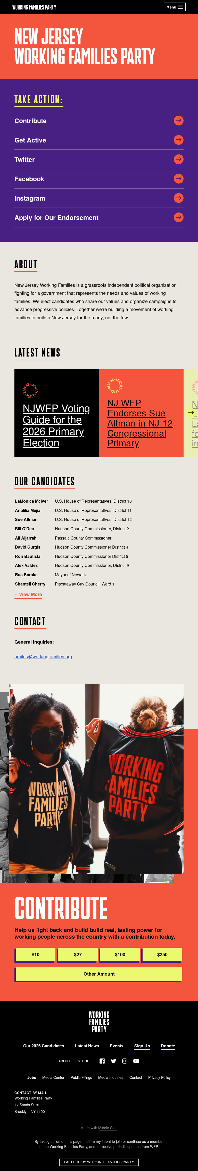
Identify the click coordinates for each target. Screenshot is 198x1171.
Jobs (31, 1077)
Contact (135, 1077)
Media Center (53, 1077)
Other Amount (99, 973)
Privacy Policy (159, 1077)
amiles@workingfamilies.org (43, 656)
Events (116, 1046)
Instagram (29, 198)
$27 (78, 954)
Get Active (30, 140)
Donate (168, 1046)
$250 (162, 954)
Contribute (30, 120)
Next (191, 413)
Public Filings (81, 1077)
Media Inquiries (110, 1077)
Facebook (29, 178)
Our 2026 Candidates (43, 1046)
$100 (120, 954)
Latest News (87, 1046)
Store (83, 1061)
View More (30, 594)
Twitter (24, 159)
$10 (35, 954)
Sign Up (142, 1046)
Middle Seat (108, 1127)
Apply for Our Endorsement (56, 217)
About (64, 1061)
